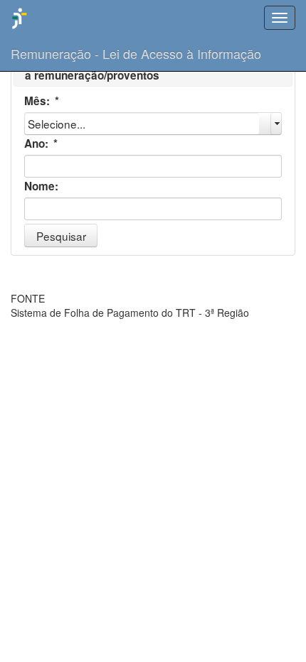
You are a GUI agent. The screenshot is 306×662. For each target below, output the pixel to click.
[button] (60, 235)
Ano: (40, 143)
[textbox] (152, 166)
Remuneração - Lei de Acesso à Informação (136, 53)
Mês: (41, 101)
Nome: (41, 186)
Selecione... (56, 123)
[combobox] (152, 123)
